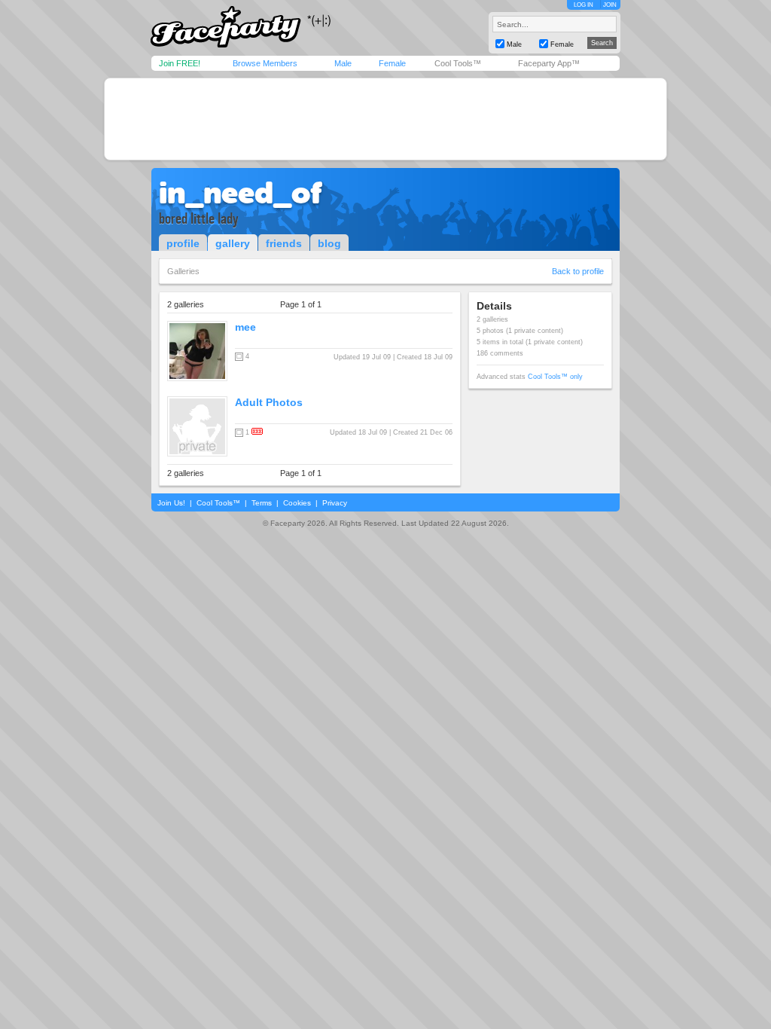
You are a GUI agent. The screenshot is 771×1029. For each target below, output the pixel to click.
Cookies (297, 503)
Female (392, 63)
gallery (232, 243)
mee (245, 327)
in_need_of (240, 193)
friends (284, 243)
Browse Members (265, 63)
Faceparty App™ (549, 63)
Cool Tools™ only (555, 376)
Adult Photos (269, 402)
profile (183, 243)
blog (329, 243)
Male (343, 63)
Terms (261, 503)
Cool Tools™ (457, 63)
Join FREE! (179, 63)
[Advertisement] (385, 119)
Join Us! (171, 503)
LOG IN (583, 5)
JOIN (610, 5)
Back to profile (578, 271)
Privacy (334, 503)
